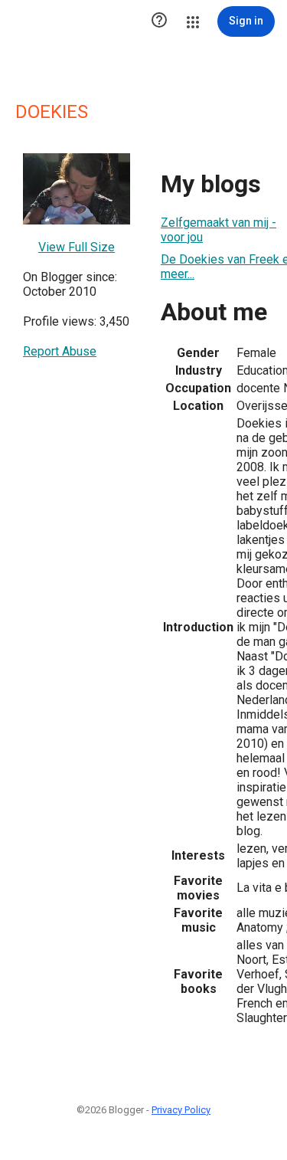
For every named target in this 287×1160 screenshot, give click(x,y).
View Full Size (76, 247)
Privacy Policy (181, 1110)
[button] (159, 21)
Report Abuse (59, 351)
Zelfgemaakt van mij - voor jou (218, 229)
